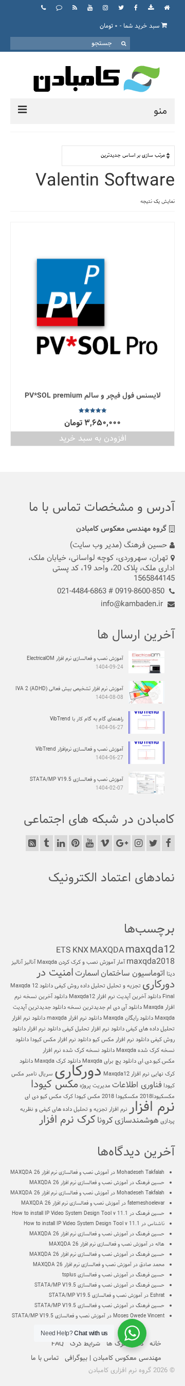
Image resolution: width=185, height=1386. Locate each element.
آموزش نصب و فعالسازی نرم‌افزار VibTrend (79, 749)
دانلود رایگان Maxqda (128, 1018)
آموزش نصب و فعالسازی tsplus (95, 1275)
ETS (63, 950)
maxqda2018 (150, 961)
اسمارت (87, 973)
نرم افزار (152, 1107)
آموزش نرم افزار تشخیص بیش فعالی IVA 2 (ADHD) (69, 689)
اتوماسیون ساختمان (133, 973)
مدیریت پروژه (95, 1085)
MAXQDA (107, 950)
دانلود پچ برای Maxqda (109, 1061)
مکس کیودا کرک (81, 1096)
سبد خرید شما (130, 26)
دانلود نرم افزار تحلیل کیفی (93, 1028)
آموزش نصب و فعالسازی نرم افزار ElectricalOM (75, 658)
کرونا (105, 1120)
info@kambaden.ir (133, 604)
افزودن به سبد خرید (92, 438)
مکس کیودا (54, 1084)
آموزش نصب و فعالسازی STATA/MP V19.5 (76, 779)
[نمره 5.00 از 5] (92, 410)
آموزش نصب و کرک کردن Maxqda (76, 962)
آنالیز (29, 962)
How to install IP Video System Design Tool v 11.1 (70, 1213)
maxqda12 (150, 950)
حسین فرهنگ (150, 1182)
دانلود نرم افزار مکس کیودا (60, 1039)
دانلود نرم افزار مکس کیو (120, 1039)
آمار (121, 962)
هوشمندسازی (137, 1120)
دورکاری (78, 1071)
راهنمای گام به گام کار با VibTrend (86, 719)
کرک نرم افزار (67, 1120)
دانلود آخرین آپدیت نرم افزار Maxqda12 (115, 996)
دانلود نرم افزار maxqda (74, 1018)
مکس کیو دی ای (43, 1096)
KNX (80, 950)
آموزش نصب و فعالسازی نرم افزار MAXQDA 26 (59, 1172)
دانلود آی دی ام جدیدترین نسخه (104, 1007)
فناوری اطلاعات (137, 1085)
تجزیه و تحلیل (124, 985)
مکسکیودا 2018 (120, 1096)
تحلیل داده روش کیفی (79, 985)
